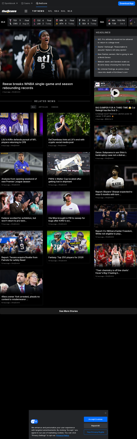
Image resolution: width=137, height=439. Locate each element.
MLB (70, 11)
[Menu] (26, 11)
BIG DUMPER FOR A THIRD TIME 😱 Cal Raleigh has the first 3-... (115, 109)
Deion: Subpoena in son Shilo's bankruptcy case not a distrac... (111, 153)
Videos (54, 107)
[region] (68, 424)
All (33, 107)
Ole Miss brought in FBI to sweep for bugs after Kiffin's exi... (66, 219)
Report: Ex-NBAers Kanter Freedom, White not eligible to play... (114, 232)
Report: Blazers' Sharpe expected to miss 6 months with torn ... (114, 193)
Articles (43, 107)
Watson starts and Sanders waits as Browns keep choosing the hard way (114, 63)
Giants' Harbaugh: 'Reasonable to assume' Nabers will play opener (112, 48)
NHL (63, 11)
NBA (56, 11)
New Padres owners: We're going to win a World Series (115, 55)
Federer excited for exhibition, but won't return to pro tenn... (18, 219)
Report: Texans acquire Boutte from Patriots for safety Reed (19, 258)
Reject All (95, 426)
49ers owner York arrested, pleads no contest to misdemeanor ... (20, 298)
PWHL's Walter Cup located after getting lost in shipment (64, 180)
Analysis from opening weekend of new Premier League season (19, 180)
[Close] (105, 413)
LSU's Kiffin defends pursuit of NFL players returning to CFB (19, 141)
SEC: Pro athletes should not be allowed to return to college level (115, 41)
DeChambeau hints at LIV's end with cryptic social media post (66, 141)
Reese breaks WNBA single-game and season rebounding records (38, 86)
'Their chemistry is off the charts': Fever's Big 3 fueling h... (112, 271)
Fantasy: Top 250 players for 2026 (65, 257)
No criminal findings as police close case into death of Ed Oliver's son (113, 70)
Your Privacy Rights (95, 432)
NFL (50, 11)
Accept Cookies (95, 419)
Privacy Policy (62, 435)
